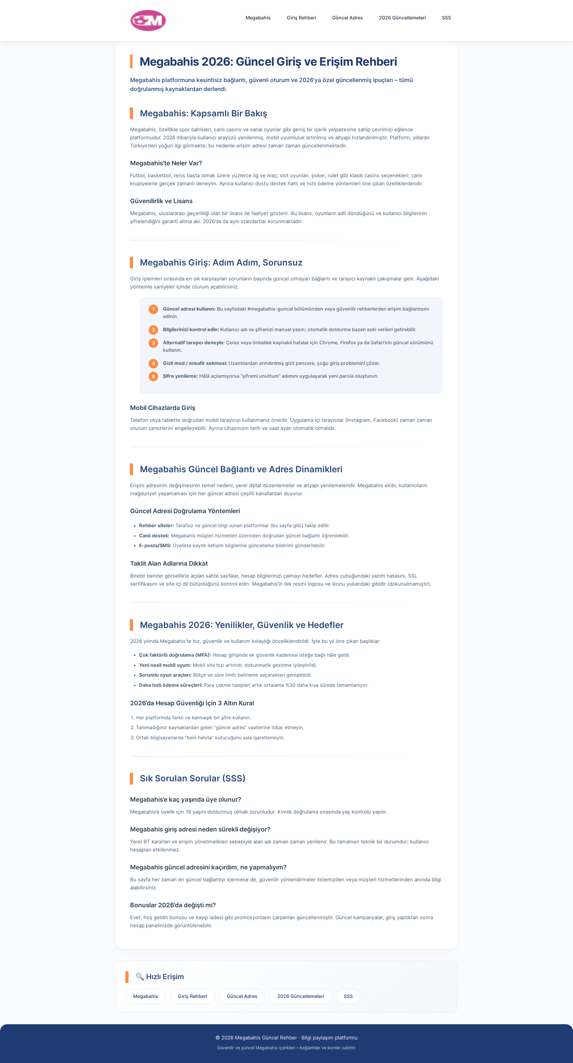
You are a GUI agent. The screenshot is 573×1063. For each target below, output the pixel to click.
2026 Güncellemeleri (402, 18)
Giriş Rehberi (301, 18)
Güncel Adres (347, 18)
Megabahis (258, 18)
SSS (446, 18)
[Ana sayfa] (148, 20)
